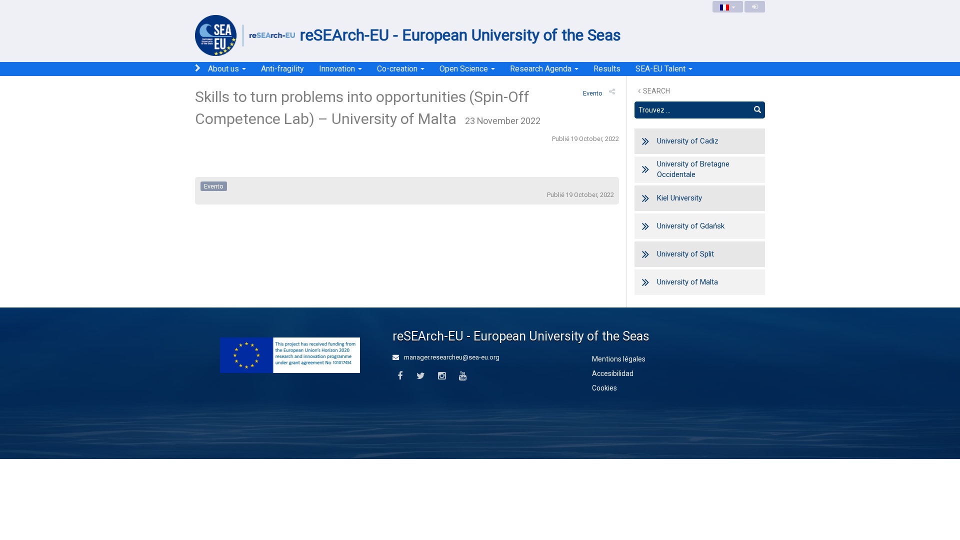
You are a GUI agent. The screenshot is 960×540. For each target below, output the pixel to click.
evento (592, 93)
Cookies (604, 388)
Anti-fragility (282, 69)
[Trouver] (757, 110)
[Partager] (612, 91)
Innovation (338, 69)
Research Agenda (542, 69)
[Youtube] (462, 376)
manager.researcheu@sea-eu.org (451, 357)
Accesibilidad (613, 374)
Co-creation (398, 69)
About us (224, 69)
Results (607, 69)
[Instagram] (442, 376)
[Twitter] (420, 376)
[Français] (727, 6)
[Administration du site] (754, 6)
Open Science (465, 69)
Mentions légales (619, 359)
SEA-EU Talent (662, 69)
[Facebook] (400, 376)
